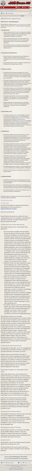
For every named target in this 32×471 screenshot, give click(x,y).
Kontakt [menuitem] (20, 462)
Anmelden (8, 9)
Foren (4, 8)
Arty (15, 466)
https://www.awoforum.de (22, 24)
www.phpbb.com (22, 117)
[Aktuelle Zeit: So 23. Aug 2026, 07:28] (28, 13)
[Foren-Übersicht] (16, 3)
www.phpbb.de (22, 120)
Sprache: (22, 15)
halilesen (19, 466)
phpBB (12, 465)
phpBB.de (21, 468)
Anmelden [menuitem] (29, 8)
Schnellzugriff (1, 8)
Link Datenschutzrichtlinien (7, 200)
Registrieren (14, 9)
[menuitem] (18, 7)
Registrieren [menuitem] (31, 8)
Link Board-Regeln (5, 203)
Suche (2, 9)
